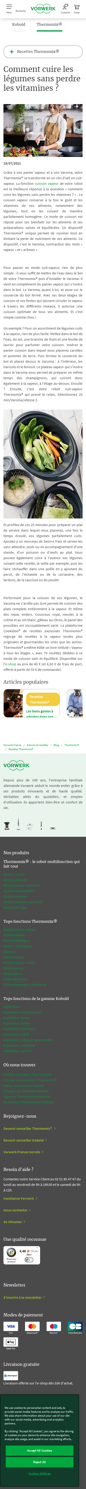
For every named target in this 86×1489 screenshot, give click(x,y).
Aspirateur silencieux (19, 1028)
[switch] (29, 1259)
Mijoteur (10, 951)
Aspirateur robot (16, 1034)
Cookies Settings (39, 1473)
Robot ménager (15, 907)
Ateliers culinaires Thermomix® (27, 1074)
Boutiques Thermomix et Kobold (28, 1102)
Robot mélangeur (16, 940)
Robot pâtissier (15, 879)
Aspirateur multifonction (22, 1012)
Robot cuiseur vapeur (19, 929)
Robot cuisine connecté (21, 885)
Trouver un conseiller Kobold (25, 1091)
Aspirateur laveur (16, 1017)
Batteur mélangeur (17, 946)
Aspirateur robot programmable (28, 1039)
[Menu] (37, 1249)
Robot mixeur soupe (19, 962)
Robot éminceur (15, 979)
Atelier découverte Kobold (23, 1085)
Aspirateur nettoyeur (19, 1045)
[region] (39, 1440)
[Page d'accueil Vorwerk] (43, 9)
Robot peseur (13, 968)
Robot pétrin (13, 973)
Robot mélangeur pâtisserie (24, 984)
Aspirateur (11, 1006)
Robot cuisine (14, 874)
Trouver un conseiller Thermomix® (30, 1080)
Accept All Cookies (39, 1450)
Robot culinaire (15, 896)
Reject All (39, 1462)
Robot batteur (14, 935)
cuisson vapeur (47, 183)
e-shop (10, 664)
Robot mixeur (13, 957)
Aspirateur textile (16, 1023)
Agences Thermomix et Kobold (26, 1096)
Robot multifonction (19, 890)
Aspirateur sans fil (17, 1050)
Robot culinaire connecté (22, 902)
